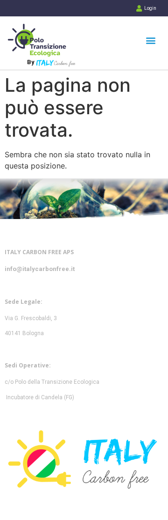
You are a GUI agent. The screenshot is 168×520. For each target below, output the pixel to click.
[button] (150, 40)
